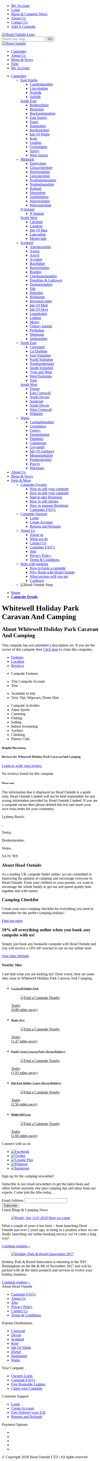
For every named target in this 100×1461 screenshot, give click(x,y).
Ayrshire (36, 259)
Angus (35, 251)
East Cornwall (40, 393)
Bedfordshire (39, 105)
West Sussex (39, 155)
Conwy (35, 430)
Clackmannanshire (43, 276)
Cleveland (37, 347)
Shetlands (37, 334)
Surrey (35, 151)
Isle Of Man (38, 230)
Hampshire (38, 126)
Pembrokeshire (41, 460)
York (33, 380)
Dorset (35, 389)
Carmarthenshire (42, 422)
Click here (50, 649)
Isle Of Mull (39, 305)
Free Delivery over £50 (28, 1412)
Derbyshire (38, 163)
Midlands (27, 159)
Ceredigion (38, 426)
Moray (35, 322)
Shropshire (38, 193)
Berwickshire (39, 268)
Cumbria (36, 226)
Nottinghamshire (42, 184)
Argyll (34, 255)
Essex (34, 122)
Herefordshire (40, 172)
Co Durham (38, 351)
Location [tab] (17, 661)
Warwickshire (40, 201)
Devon (16, 1335)
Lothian (35, 318)
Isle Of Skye (39, 309)
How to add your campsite (49, 489)
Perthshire (37, 330)
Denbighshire (40, 435)
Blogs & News (22, 60)
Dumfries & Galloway (46, 280)
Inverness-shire (41, 301)
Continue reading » (16, 1246)
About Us (18, 18)
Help (14, 64)
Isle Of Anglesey (42, 451)
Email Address (13, 1200)
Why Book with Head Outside (52, 572)
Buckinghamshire (43, 113)
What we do (39, 539)
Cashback (37, 581)
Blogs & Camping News (29, 14)
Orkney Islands (41, 326)
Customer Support (33, 514)
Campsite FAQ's (23, 1380)
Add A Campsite (23, 27)
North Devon (39, 397)
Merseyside (38, 239)
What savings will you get (49, 576)
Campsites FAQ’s (43, 510)
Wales (24, 418)
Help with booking (34, 564)
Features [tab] (17, 657)
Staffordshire (39, 197)
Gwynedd (37, 447)
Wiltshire (36, 414)
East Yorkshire (40, 355)
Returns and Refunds (45, 526)
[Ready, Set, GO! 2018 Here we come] (50, 1218)
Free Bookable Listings (28, 1384)
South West (28, 385)
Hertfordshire (39, 130)
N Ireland (27, 209)
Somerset (36, 401)
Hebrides (36, 293)
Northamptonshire (43, 180)
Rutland (35, 188)
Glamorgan (38, 443)
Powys (35, 464)
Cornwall (18, 1331)
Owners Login (22, 1376)
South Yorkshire (41, 368)
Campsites (18, 51)
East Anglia (28, 80)
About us (36, 535)
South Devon (39, 405)
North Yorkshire (41, 359)
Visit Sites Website (15, 956)
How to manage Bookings (49, 505)
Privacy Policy (40, 556)
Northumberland (42, 364)
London (35, 143)
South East (28, 101)
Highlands (37, 297)
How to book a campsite (48, 568)
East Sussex (38, 118)
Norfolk (35, 93)
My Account (20, 6)
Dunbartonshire (41, 284)
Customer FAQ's (23, 1294)
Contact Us (19, 22)
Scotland (26, 243)
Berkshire (37, 109)
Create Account (41, 522)
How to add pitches (44, 501)
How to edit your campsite (49, 493)
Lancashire (38, 234)
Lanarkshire (38, 314)
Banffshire (37, 264)
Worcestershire (40, 205)
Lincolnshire (39, 88)
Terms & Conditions (45, 560)
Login (15, 10)
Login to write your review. (22, 766)
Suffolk (35, 97)
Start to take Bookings (46, 497)
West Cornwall (41, 410)
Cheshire (36, 222)
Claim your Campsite (26, 1388)
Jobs (33, 551)
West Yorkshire (41, 376)
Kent (33, 138)
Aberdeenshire (40, 247)
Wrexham (37, 468)
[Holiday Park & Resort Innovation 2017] (50, 1254)
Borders (35, 272)
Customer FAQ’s (42, 547)
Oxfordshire (38, 147)
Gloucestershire (41, 168)
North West (28, 218)
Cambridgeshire (41, 84)
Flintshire (36, 439)
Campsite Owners (33, 485)
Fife (33, 289)
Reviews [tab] (17, 666)
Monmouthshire (41, 455)
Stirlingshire (38, 339)
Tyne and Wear (41, 372)
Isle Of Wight (40, 134)
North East (28, 343)
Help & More (21, 480)
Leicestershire (40, 176)
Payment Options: (15, 1424)
